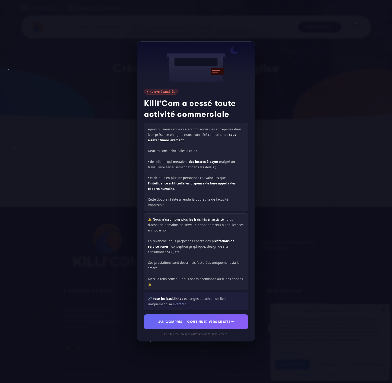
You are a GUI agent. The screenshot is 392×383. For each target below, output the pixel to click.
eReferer (180, 304)
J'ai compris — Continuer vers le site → (196, 322)
